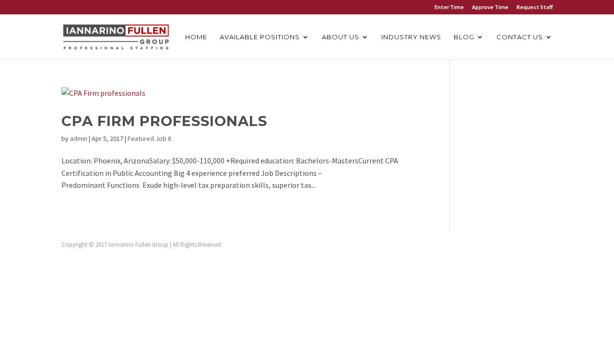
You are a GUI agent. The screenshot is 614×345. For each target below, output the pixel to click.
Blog (464, 37)
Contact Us (519, 37)
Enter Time (449, 7)
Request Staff (535, 7)
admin (78, 138)
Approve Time (490, 7)
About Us (340, 37)
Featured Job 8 (149, 138)
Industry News (411, 37)
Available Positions (260, 37)
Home (196, 37)
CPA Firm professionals (164, 121)
